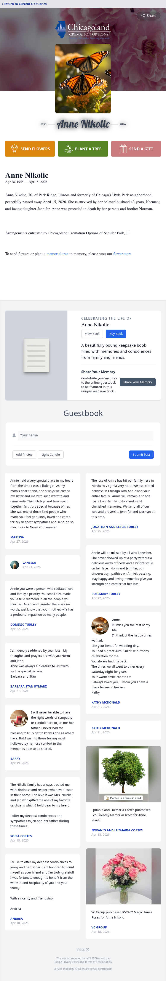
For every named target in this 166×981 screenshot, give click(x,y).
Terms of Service (95, 962)
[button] (123, 774)
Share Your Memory (137, 382)
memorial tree (57, 253)
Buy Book (116, 334)
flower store (122, 253)
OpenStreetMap (87, 969)
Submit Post (141, 454)
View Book (92, 334)
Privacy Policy (71, 962)
